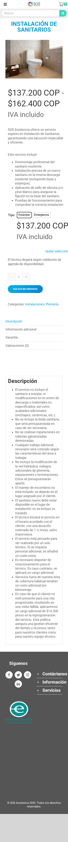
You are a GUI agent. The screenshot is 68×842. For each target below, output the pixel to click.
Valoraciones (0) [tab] (17, 345)
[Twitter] (18, 674)
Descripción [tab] (13, 321)
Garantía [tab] (11, 337)
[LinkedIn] (18, 684)
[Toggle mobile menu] (5, 4)
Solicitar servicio (25, 289)
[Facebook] (9, 674)
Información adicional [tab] (20, 329)
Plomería (52, 304)
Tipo (11, 215)
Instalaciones (34, 304)
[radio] (24, 215)
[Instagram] (27, 674)
